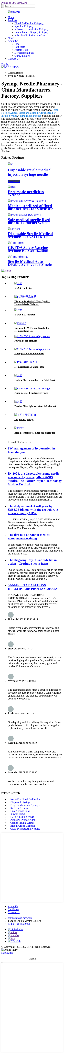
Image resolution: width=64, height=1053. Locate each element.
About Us (13, 41)
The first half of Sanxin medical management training (29, 536)
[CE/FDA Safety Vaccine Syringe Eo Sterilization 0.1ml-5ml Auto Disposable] (17, 242)
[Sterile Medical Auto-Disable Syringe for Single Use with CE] (18, 256)
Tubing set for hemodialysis (29, 353)
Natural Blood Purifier (29, 115)
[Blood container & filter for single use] (19, 428)
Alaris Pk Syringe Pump (22, 819)
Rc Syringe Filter (19, 808)
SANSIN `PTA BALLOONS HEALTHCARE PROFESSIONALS (33, 586)
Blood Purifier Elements (22, 825)
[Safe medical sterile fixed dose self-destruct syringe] (25, 215)
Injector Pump (17, 814)
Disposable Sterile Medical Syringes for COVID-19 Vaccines (30, 236)
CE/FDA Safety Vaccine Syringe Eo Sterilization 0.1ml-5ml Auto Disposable (30, 250)
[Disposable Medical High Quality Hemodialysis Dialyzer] (25, 296)
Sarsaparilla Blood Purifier (32, 112)
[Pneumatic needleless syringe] (12, 187)
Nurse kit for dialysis (25, 340)
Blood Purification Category (29, 23)
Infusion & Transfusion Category (31, 29)
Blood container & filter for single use (34, 432)
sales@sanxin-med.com (20, 918)
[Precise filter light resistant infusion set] (18, 401)
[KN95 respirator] (18, 283)
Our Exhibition (22, 55)
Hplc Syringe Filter (20, 811)
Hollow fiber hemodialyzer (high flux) (34, 380)
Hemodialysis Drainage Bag (29, 366)
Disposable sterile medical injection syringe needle (30, 172)
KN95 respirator (23, 288)
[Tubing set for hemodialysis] (32, 349)
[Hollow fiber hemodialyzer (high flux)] (18, 375)
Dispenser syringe (23, 419)
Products (12, 20)
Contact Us (14, 58)
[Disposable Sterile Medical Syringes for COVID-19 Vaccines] (14, 229)
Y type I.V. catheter (24, 314)
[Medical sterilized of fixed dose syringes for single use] (27, 201)
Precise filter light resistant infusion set (35, 406)
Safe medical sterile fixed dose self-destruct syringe (29, 221)
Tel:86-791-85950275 (19, 923)
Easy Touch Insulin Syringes (25, 805)
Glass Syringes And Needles (25, 828)
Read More (14, 181)
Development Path (24, 52)
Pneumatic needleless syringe (26, 193)
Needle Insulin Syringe (22, 816)
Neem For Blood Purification (25, 799)
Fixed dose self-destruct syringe (31, 393)
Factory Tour (21, 49)
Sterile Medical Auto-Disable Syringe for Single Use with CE (30, 264)
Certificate (19, 46)
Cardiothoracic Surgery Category (31, 32)
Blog (17, 43)
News (11, 38)
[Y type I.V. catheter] (18, 310)
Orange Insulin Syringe (22, 822)
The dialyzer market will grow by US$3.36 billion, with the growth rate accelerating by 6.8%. (33, 509)
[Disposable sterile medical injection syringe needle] (10, 163)
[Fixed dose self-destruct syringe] (32, 388)
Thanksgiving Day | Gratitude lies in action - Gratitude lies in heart (32, 561)
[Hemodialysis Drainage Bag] (26, 362)
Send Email (7, 952)
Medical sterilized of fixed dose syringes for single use (30, 207)
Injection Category (24, 26)
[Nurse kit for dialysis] (32, 336)
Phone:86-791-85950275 (14, 2)
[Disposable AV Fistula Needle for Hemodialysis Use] (20, 323)
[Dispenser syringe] (25, 414)
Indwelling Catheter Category (29, 35)
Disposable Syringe (20, 802)
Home (11, 17)
